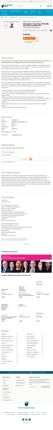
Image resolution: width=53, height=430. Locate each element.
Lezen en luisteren (7, 392)
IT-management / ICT (13, 17)
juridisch (3, 354)
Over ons (5, 380)
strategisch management (32, 352)
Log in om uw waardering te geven (8, 161)
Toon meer (26, 244)
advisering (3, 334)
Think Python (39, 316)
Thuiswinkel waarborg (10, 412)
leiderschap (4, 356)
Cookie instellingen (11, 414)
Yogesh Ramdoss (27, 21)
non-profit (3, 363)
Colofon (32, 412)
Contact (4, 382)
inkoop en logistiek (5, 347)
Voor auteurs (6, 394)
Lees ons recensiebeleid (6, 154)
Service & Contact (36, 414)
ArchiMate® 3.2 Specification (42, 294)
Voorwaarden (6, 385)
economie (3, 343)
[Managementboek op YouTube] (26, 420)
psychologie (29, 347)
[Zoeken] (40, 6)
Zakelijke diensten (20, 380)
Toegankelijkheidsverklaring (23, 414)
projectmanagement (31, 345)
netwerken (14, 121)
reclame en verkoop (31, 349)
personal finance (30, 338)
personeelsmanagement (32, 340)
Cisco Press (14, 128)
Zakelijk (18, 377)
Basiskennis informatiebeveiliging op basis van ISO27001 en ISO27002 (9, 318)
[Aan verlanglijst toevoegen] (37, 38)
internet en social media (7, 349)
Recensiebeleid (6, 397)
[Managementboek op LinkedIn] (23, 420)
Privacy (38, 412)
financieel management (7, 345)
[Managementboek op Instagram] (30, 420)
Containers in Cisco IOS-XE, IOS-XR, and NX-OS (27, 17)
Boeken (5, 17)
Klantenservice (7, 377)
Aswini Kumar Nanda (37, 21)
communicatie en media (7, 340)
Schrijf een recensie (7, 152)
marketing (3, 359)
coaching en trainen (6, 338)
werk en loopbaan (30, 356)
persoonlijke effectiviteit (32, 343)
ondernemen (29, 334)
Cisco (26, 121)
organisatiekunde (30, 336)
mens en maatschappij (6, 361)
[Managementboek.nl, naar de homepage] (7, 7)
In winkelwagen (29, 38)
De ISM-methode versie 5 (24, 316)
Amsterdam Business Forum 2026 (13, 258)
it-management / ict (6, 352)
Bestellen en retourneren (6, 389)
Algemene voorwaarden (23, 412)
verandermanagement (31, 354)
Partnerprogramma (7, 400)
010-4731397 (49, 11)
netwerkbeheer (20, 121)
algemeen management (7, 336)
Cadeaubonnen (19, 385)
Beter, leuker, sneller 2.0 (6, 294)
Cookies (44, 412)
